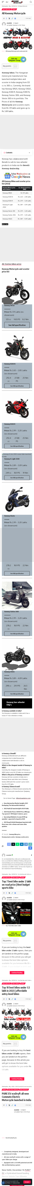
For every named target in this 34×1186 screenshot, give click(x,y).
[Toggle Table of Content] (14, 66)
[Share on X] (9, 18)
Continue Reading (17, 972)
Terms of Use (16, 1182)
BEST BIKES (16, 877)
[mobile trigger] (3, 2)
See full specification (17, 325)
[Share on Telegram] (26, 844)
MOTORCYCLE (6, 9)
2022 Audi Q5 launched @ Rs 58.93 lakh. (16, 808)
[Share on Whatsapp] (17, 844)
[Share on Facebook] (6, 18)
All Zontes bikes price (11, 264)
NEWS (14, 9)
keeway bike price (14, 834)
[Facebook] (31, 855)
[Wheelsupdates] (17, 2)
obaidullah (9, 23)
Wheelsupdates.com (23, 798)
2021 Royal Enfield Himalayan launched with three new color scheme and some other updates (16, 824)
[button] (12, 18)
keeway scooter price (22, 837)
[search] (30, 1)
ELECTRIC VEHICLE (13, 1089)
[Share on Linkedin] (22, 844)
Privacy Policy (6, 1182)
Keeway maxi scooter (8, 837)
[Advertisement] (17, 132)
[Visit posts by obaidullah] (4, 24)
